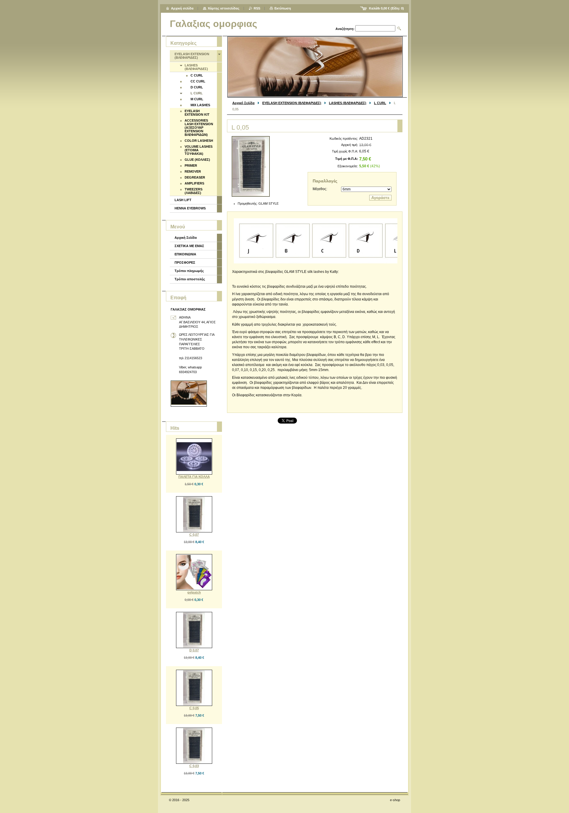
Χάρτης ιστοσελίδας (223, 8)
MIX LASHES (200, 105)
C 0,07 (194, 534)
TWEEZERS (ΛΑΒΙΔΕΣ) (193, 191)
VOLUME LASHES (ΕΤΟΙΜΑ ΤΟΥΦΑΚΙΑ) (198, 150)
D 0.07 (194, 650)
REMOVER (193, 171)
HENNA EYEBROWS (190, 208)
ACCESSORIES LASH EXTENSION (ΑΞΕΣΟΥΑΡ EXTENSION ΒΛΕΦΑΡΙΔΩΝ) (199, 127)
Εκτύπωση (282, 8)
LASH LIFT (183, 200)
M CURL (197, 99)
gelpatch (194, 592)
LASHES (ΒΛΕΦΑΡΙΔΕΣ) (347, 103)
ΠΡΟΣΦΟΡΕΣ (185, 262)
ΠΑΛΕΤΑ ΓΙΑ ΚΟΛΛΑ (194, 476)
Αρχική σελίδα (182, 8)
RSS (257, 8)
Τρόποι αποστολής (190, 279)
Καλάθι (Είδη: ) (386, 8)
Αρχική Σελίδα (243, 103)
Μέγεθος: (320, 189)
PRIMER (191, 165)
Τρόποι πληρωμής (189, 271)
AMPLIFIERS (194, 183)
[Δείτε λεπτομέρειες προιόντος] (194, 456)
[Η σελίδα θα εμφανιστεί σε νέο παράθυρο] (251, 166)
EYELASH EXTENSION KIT (197, 112)
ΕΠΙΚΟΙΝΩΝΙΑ (185, 254)
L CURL (380, 103)
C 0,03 (194, 766)
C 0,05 (194, 708)
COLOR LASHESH (199, 140)
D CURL (197, 87)
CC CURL (198, 81)
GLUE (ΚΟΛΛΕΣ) (197, 159)
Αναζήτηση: (344, 29)
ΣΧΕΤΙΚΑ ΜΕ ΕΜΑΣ (189, 246)
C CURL (197, 75)
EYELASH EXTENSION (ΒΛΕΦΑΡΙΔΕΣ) (291, 103)
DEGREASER (195, 177)
